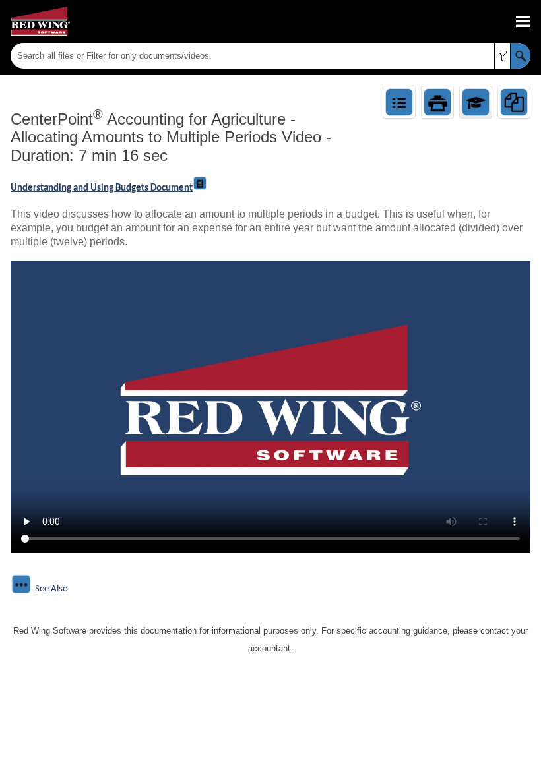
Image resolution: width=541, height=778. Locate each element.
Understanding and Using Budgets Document (102, 188)
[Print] (437, 102)
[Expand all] (399, 102)
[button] (502, 56)
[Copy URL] (513, 102)
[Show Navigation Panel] (523, 22)
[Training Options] (475, 102)
